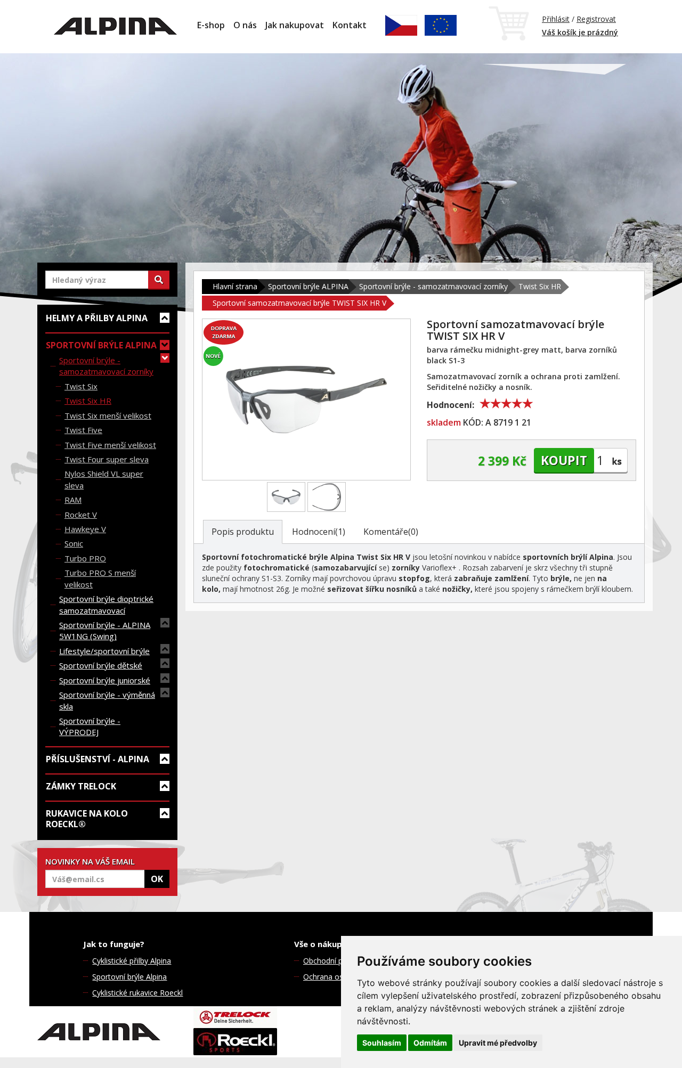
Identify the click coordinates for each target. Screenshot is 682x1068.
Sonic (73, 543)
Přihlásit (556, 19)
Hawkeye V (85, 529)
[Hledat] (158, 280)
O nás (245, 25)
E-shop (211, 25)
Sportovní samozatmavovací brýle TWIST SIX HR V (299, 303)
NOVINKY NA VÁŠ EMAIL (90, 861)
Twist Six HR (87, 400)
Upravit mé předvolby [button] (498, 1042)
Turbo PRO (85, 558)
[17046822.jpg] (286, 497)
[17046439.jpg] (326, 497)
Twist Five (83, 430)
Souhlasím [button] (381, 1042)
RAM (73, 499)
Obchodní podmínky (337, 961)
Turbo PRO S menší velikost (100, 578)
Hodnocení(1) (318, 531)
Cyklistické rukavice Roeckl (137, 993)
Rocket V (80, 514)
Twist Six (81, 386)
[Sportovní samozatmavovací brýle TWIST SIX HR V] (306, 399)
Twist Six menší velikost (107, 415)
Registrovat (596, 19)
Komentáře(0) (390, 531)
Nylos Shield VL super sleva (103, 479)
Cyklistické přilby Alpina (131, 961)
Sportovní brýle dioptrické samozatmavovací (106, 604)
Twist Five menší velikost (110, 444)
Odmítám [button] (430, 1042)
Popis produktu (243, 531)
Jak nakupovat (294, 25)
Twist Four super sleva (106, 459)
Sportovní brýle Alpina (129, 977)
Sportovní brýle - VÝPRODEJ (89, 726)
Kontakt (349, 25)
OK (157, 879)
